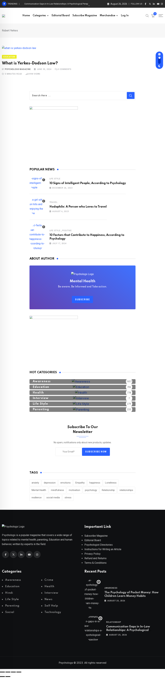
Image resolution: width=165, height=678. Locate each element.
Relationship (108, 490)
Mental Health (39, 490)
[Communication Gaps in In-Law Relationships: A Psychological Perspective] (93, 628)
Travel (53, 202)
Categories (39, 15)
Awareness (110, 588)
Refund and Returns (95, 558)
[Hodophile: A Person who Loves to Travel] (37, 207)
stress (68, 497)
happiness (94, 482)
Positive (67, 230)
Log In (125, 15)
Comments (64, 69)
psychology (91, 490)
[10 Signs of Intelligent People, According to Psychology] (37, 183)
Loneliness (110, 482)
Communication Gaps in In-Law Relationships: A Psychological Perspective (59, 4)
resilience (37, 497)
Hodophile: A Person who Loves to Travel (78, 206)
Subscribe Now (96, 451)
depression (50, 482)
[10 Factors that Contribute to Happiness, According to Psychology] (37, 236)
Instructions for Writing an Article (102, 549)
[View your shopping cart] (153, 15)
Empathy (80, 482)
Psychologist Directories (98, 544)
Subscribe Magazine (85, 15)
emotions (65, 482)
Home (26, 15)
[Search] (147, 15)
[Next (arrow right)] (7, 676)
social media (53, 497)
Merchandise (107, 15)
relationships (126, 490)
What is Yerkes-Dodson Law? (30, 63)
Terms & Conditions (95, 562)
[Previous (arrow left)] (2, 676)
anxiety (35, 482)
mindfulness (57, 490)
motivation (74, 490)
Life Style (54, 179)
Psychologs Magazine (18, 69)
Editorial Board (61, 15)
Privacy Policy (92, 553)
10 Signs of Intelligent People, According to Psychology (87, 183)
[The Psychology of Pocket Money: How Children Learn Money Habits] (92, 594)
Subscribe (82, 299)
